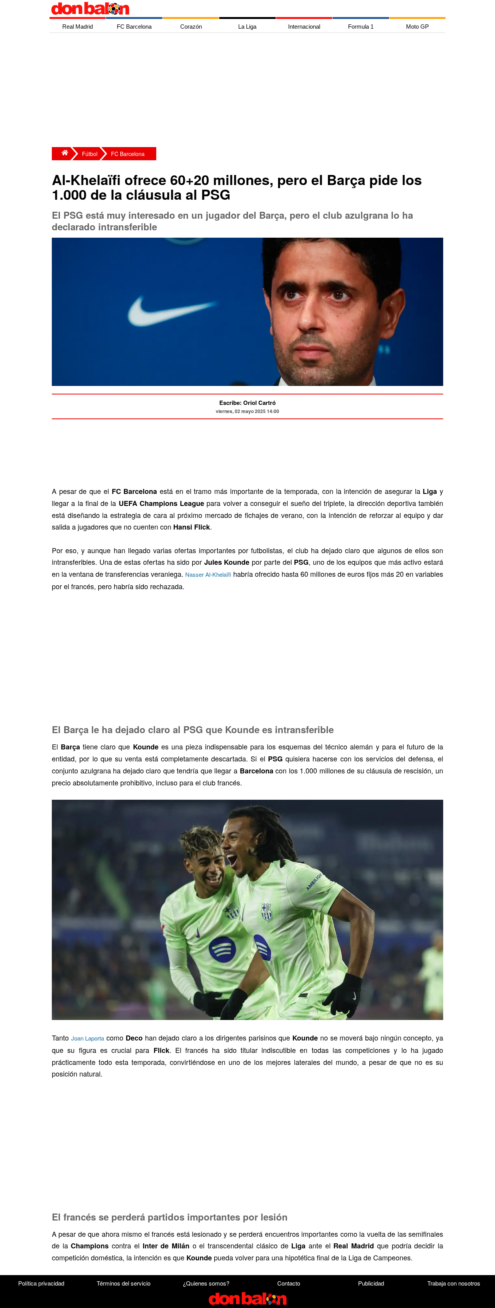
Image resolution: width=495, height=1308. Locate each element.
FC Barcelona (128, 154)
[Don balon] (238, 8)
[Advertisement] (249, 91)
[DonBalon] (61, 153)
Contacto (288, 1283)
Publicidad (371, 1283)
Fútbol (89, 154)
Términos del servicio (123, 1283)
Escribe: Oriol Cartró (247, 402)
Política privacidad (41, 1283)
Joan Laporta (87, 1038)
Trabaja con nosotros (453, 1283)
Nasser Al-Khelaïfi (208, 574)
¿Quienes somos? (206, 1283)
